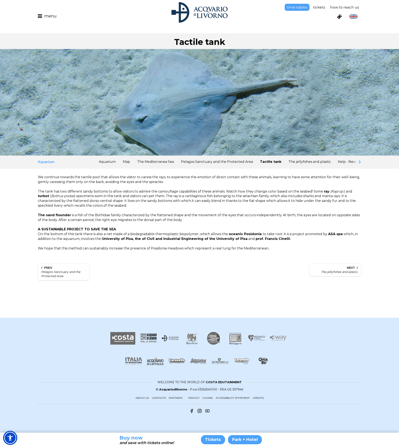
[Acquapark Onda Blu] (263, 361)
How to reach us (344, 7)
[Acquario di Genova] (148, 338)
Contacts (159, 397)
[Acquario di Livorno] (170, 338)
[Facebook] (192, 411)
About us (142, 397)
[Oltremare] (220, 361)
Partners (175, 397)
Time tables (297, 7)
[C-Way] (278, 338)
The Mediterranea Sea (155, 162)
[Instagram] (199, 411)
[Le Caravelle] (177, 361)
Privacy (194, 397)
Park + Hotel (245, 439)
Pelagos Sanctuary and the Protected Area (217, 162)
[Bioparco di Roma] (256, 338)
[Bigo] (235, 338)
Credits (258, 397)
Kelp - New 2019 (351, 162)
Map (126, 162)
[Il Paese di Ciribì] (241, 361)
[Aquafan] (198, 361)
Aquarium (107, 162)
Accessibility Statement (233, 397)
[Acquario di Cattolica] (155, 361)
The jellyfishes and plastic (309, 162)
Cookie (207, 397)
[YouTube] (207, 411)
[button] (10, 438)
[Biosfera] (191, 338)
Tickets (319, 7)
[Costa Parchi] (122, 338)
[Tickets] (339, 16)
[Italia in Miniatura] (133, 361)
